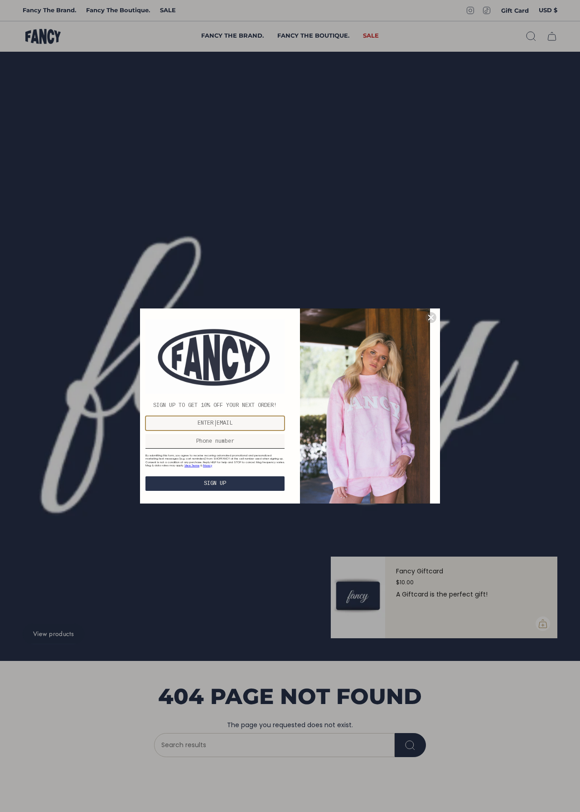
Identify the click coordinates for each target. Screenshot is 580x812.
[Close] (430, 317)
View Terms (191, 465)
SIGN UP (215, 483)
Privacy (207, 465)
